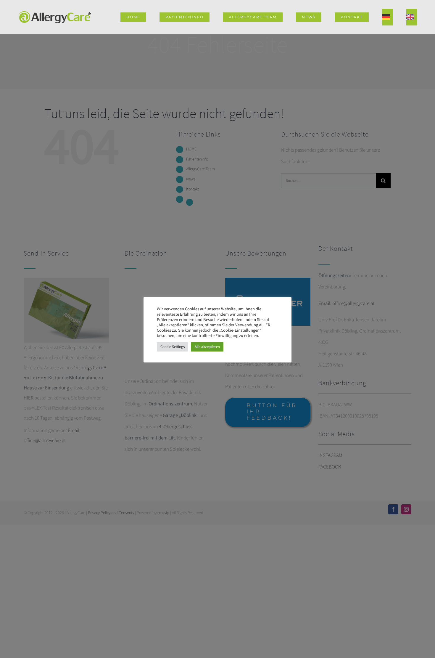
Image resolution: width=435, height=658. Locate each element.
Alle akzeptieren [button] (207, 346)
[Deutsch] (387, 17)
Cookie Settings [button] (172, 346)
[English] (411, 17)
